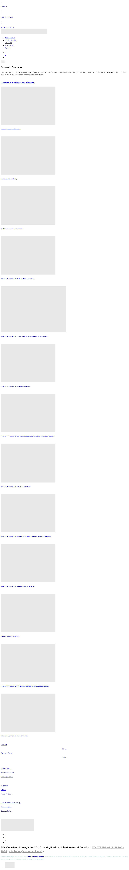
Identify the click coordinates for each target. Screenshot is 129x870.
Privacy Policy (6, 807)
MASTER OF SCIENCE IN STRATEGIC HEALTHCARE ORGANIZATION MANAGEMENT (27, 436)
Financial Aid (10, 45)
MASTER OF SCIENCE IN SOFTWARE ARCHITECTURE (18, 586)
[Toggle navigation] (3, 61)
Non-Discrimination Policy (10, 803)
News (64, 749)
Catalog (65, 815)
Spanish (4, 7)
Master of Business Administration (10, 129)
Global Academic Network (35, 856)
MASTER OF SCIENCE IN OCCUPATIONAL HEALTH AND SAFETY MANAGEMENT (26, 536)
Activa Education (7, 773)
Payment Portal (6, 753)
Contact (4, 745)
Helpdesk (4, 786)
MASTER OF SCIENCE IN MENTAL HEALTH (14, 736)
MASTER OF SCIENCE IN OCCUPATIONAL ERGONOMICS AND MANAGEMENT (25, 686)
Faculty (7, 48)
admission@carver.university (26, 851)
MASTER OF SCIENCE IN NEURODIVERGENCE (15, 386)
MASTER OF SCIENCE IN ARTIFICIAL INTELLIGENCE (18, 278)
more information (7, 27)
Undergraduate (10, 40)
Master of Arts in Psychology (9, 179)
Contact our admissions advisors (17, 82)
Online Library (6, 768)
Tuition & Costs (6, 794)
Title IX (3, 790)
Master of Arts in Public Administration (12, 228)
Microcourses (64, 781)
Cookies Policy (6, 811)
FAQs (64, 757)
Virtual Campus (7, 17)
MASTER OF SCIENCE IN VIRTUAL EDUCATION (15, 486)
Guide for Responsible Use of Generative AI (64, 798)
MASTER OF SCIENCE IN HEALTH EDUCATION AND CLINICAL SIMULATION (24, 336)
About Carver (10, 38)
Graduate (8, 43)
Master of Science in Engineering (10, 636)
